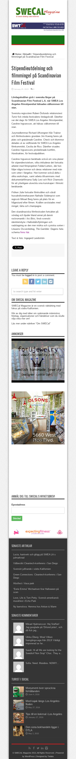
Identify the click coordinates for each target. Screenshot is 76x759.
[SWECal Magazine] (38, 17)
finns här (24, 232)
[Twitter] (38, 281)
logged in (29, 275)
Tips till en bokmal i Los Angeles (44, 714)
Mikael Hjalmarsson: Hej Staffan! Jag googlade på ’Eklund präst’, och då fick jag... (44, 627)
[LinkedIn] (44, 281)
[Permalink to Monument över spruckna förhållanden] (18, 696)
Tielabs (51, 756)
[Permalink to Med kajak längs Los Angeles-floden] (18, 709)
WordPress (30, 756)
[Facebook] (31, 281)
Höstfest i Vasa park (23, 583)
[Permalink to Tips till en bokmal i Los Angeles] (18, 722)
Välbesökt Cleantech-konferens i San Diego (35, 563)
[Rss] (25, 281)
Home (18, 54)
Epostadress (18, 504)
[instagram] (51, 281)
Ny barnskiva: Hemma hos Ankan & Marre (34, 606)
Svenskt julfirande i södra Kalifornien (32, 569)
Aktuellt (27, 54)
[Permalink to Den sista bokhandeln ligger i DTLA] (18, 735)
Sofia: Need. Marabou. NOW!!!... (42, 663)
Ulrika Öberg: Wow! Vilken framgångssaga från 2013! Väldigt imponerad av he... (43, 640)
